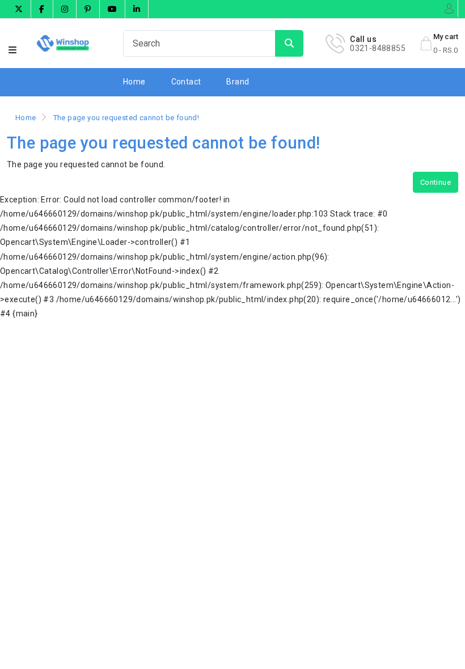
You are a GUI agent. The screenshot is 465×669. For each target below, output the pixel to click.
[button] (12, 50)
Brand (237, 81)
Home (134, 81)
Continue (435, 182)
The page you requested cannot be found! (126, 117)
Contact (186, 81)
